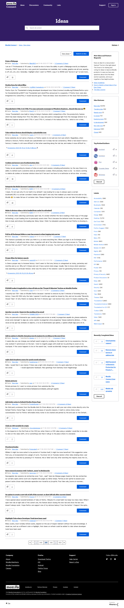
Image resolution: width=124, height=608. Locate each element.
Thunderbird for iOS (100, 307)
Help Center (73, 559)
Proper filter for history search (16, 258)
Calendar (97, 208)
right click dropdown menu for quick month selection (25, 360)
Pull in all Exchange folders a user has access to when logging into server (32, 234)
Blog (39, 571)
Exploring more (99, 119)
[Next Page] (64, 542)
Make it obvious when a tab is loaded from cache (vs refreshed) (28, 210)
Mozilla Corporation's (15, 592)
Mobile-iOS (97, 248)
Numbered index (11, 447)
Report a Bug (74, 562)
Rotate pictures (11, 381)
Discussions (34, 5)
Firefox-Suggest (99, 228)
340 (40, 543)
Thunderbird (98, 301)
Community (47, 5)
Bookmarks (97, 205)
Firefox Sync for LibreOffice (15, 85)
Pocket (96, 268)
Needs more (98, 112)
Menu (95, 238)
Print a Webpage (11, 61)
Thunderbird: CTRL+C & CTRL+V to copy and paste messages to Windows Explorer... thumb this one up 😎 (45, 109)
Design (96, 215)
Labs (59, 5)
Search (96, 284)
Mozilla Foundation (12, 565)
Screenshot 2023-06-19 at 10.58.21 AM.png (22, 148)
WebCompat (98, 324)
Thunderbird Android (100, 304)
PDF (95, 258)
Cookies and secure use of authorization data (22, 163)
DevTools (97, 221)
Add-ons (96, 202)
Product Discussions (100, 277)
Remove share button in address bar (111, 352)
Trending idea (98, 109)
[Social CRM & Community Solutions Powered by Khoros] (113, 604)
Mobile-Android (99, 244)
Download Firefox (44, 559)
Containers (97, 211)
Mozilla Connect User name (110, 379)
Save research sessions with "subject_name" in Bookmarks (27, 471)
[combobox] (62, 28)
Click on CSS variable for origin (17, 426)
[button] (7, 77)
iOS (39, 562)
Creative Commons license (74, 594)
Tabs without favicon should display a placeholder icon (25, 132)
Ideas (22, 5)
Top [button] (9, 603)
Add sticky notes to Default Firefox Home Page (23, 402)
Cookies (65, 587)
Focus (96, 231)
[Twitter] (107, 559)
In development (99, 122)
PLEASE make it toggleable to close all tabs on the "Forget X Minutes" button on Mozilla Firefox (41, 288)
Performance (98, 261)
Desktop (96, 218)
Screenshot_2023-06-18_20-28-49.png (20, 273)
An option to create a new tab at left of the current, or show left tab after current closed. (38, 494)
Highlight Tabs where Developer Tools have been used (25, 518)
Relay (95, 281)
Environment (98, 225)
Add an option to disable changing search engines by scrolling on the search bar (35, 336)
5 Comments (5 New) (61, 63)
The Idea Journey (99, 89)
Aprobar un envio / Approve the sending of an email (24, 312)
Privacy (96, 271)
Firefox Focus (43, 568)
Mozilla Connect (11, 5)
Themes (96, 297)
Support (102, 5)
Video (96, 317)
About (8, 559)
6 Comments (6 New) (58, 189)
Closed (96, 132)
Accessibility (98, 198)
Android (40, 565)
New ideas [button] (65, 54)
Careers (8, 568)
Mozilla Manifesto (12, 562)
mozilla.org (28, 587)
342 (51, 543)
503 (60, 543)
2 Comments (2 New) (59, 135)
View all (99, 182)
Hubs (95, 235)
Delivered (15, 428)
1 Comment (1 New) (69, 87)
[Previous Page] (29, 542)
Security (96, 287)
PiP (95, 264)
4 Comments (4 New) (64, 404)
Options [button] (114, 45)
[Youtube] (115, 559)
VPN (95, 320)
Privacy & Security (100, 274)
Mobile (96, 241)
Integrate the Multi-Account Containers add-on (23, 186)
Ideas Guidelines (99, 82)
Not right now (98, 125)
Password (97, 254)
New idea (15, 63)
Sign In (113, 5)
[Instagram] (111, 559)
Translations (98, 314)
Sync (95, 291)
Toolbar (96, 310)
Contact (76, 587)
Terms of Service (42, 587)
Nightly (96, 251)
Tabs (95, 294)
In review (97, 116)
